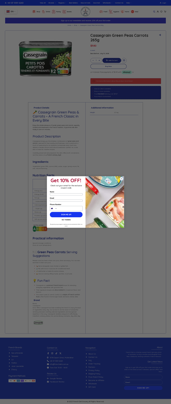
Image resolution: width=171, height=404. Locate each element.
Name (52, 192)
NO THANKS (66, 220)
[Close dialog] (121, 178)
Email (52, 198)
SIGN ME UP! (66, 214)
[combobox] (53, 208)
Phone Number (55, 204)
